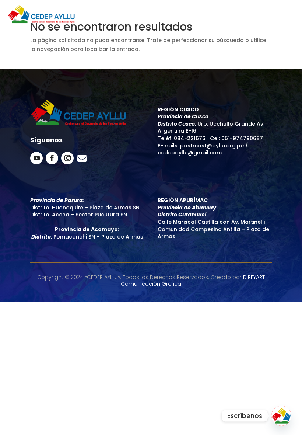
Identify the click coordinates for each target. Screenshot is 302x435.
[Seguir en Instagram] (67, 158)
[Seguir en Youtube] (36, 158)
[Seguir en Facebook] (52, 158)
